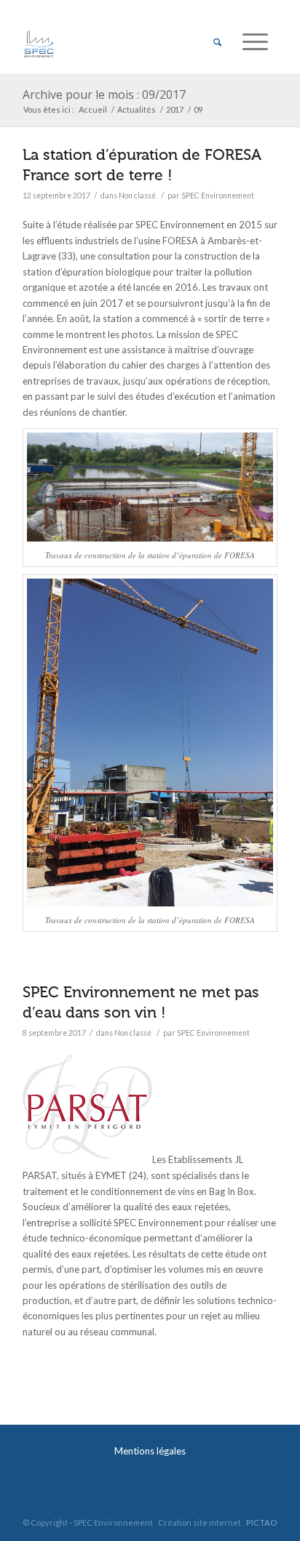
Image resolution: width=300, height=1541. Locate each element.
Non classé (137, 195)
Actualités (136, 109)
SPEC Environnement (217, 195)
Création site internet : (217, 1522)
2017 (174, 109)
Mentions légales (150, 1451)
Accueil (93, 109)
